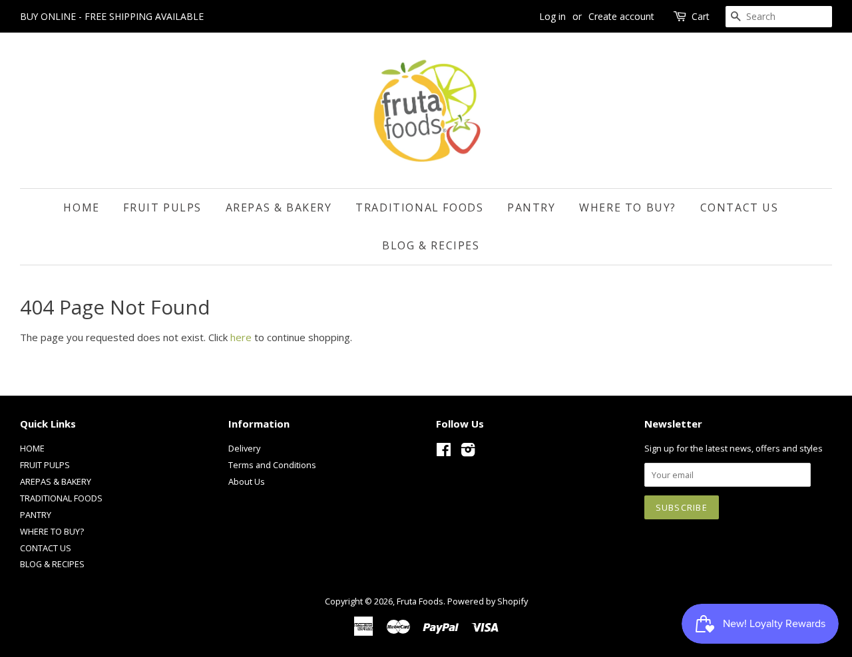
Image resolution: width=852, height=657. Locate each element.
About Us (246, 481)
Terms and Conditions (272, 465)
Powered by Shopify (487, 601)
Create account (621, 16)
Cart (701, 16)
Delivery (244, 448)
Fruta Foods (420, 601)
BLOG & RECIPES (430, 245)
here (241, 337)
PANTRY (531, 207)
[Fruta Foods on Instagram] (468, 452)
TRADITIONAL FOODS (419, 207)
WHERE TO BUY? (627, 207)
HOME (81, 207)
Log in (552, 16)
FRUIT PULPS (162, 207)
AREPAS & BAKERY (279, 207)
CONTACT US (739, 207)
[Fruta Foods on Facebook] (443, 452)
